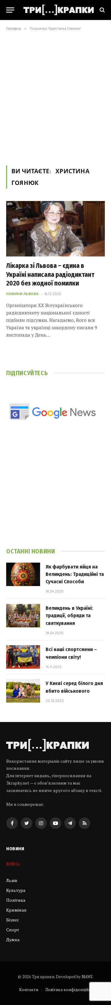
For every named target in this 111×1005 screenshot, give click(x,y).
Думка (12, 939)
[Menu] (10, 10)
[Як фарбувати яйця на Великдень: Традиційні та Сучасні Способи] (23, 574)
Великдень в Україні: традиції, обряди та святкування (69, 615)
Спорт (12, 930)
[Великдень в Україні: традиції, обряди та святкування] (23, 615)
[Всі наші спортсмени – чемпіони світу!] (23, 657)
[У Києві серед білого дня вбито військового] (23, 691)
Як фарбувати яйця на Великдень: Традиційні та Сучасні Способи (75, 574)
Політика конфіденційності (71, 989)
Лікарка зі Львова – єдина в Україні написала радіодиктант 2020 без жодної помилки (50, 274)
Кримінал (16, 910)
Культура (15, 890)
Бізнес (12, 920)
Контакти (28, 989)
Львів (11, 880)
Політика (15, 900)
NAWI (87, 976)
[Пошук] (101, 10)
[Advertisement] (55, 96)
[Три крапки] (58, 10)
